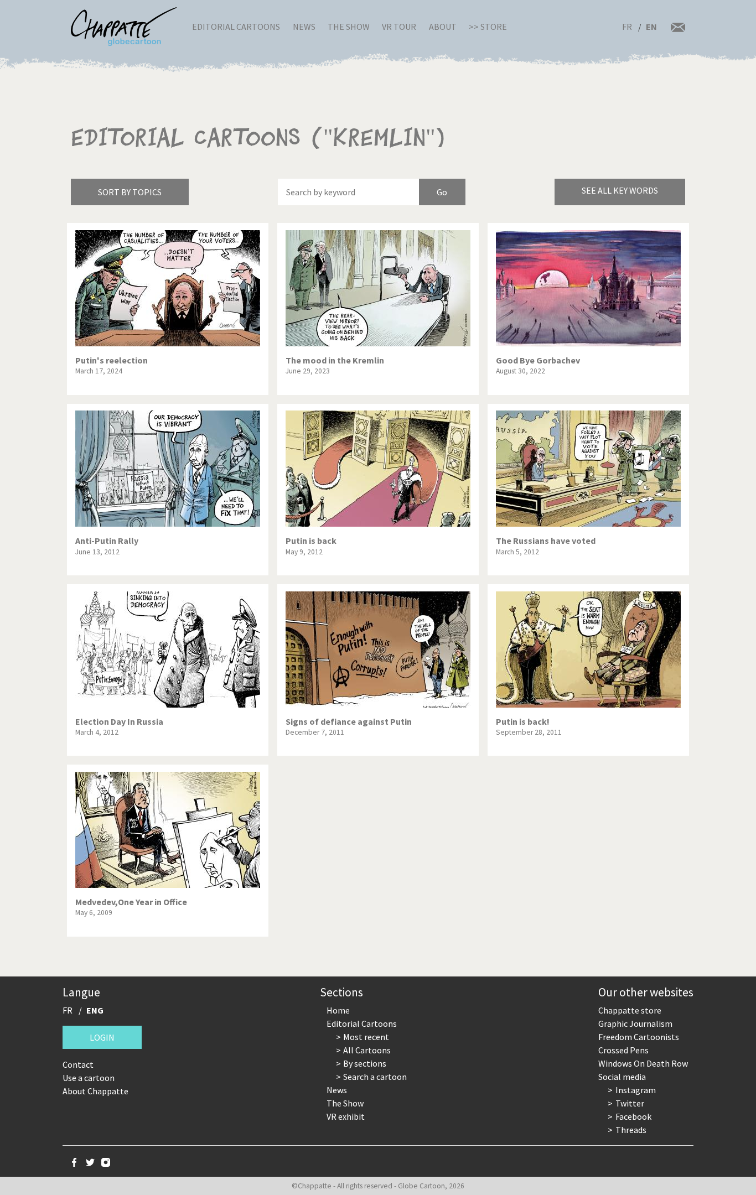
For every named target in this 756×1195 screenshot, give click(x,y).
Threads (630, 1129)
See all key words (620, 190)
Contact (78, 1064)
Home (338, 1010)
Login (102, 1037)
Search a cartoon (375, 1076)
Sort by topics (130, 192)
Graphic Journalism (635, 1023)
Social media (622, 1076)
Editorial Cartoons (236, 26)
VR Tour (399, 26)
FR (627, 26)
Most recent (366, 1036)
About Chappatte (95, 1091)
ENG (94, 1010)
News (304, 26)
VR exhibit (346, 1116)
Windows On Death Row (643, 1063)
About (443, 26)
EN (651, 26)
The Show (349, 26)
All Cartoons (367, 1050)
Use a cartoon (89, 1077)
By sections (364, 1063)
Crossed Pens (623, 1050)
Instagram (635, 1089)
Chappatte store (629, 1010)
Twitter (629, 1103)
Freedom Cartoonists (638, 1036)
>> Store (488, 26)
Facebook (633, 1116)
